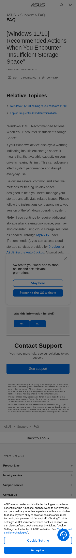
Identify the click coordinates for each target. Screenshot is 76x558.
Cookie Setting (38, 541)
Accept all (38, 550)
